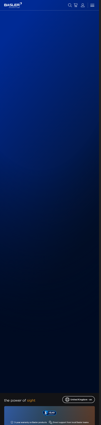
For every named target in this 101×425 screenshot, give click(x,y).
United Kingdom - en (81, 399)
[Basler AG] (13, 5)
